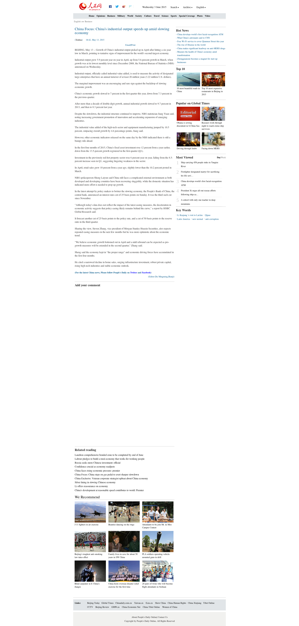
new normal (197, 218)
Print (133, 44)
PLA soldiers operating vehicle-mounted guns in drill (156, 556)
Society (138, 15)
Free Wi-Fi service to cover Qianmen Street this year (200, 41)
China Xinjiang (194, 602)
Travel (156, 15)
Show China (160, 602)
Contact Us (163, 617)
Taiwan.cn (138, 602)
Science (165, 15)
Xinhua (79, 39)
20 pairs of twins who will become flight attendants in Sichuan (157, 585)
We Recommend (87, 496)
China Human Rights (177, 602)
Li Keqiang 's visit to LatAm (190, 215)
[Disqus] (124, 326)
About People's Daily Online (144, 617)
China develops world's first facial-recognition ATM (200, 34)
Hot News (182, 30)
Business (111, 15)
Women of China (169, 606)
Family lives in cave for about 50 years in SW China (123, 556)
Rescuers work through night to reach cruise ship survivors (213, 125)
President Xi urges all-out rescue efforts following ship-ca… (198, 192)
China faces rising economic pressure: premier (97, 470)
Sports (174, 15)
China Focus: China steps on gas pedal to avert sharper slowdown (107, 474)
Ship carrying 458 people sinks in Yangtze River (199, 164)
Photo (200, 15)
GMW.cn (116, 606)
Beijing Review (102, 606)
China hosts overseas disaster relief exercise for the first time (123, 585)
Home (91, 15)
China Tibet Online (151, 606)
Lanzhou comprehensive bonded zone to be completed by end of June (109, 454)
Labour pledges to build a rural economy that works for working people (110, 458)
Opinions (101, 15)
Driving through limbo (187, 148)
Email (128, 44)
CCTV (90, 606)
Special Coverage (187, 15)
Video (207, 15)
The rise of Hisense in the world (191, 44)
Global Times (108, 602)
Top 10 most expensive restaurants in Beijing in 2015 (212, 91)
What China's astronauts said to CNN (193, 37)
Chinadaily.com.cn (123, 602)
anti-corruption (212, 218)
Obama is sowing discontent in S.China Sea (188, 124)
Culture (148, 15)
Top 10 (180, 69)
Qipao (207, 215)
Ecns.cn (149, 602)
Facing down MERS (211, 148)
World (130, 15)
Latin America (183, 218)
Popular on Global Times (193, 103)
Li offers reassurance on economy (91, 486)
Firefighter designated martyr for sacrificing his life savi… (200, 173)
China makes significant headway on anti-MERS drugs (201, 48)
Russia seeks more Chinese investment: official (97, 462)
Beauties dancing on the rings (121, 524)
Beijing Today (93, 602)
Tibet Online (208, 602)
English (77, 21)
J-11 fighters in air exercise (86, 524)
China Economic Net (131, 606)
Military (121, 15)
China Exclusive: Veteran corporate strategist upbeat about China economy (111, 478)
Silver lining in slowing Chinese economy (95, 482)
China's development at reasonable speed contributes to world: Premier (109, 490)
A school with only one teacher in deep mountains (198, 201)
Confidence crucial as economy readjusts (95, 466)
